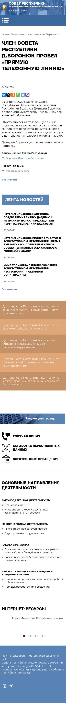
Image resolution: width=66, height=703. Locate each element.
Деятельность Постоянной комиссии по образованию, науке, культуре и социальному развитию (31, 344)
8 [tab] (46, 636)
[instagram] (5, 686)
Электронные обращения (35, 459)
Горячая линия (26, 436)
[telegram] (11, 686)
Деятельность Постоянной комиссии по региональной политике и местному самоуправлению (31, 362)
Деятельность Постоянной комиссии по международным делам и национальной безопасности (31, 381)
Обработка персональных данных (36, 448)
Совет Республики (35, 4)
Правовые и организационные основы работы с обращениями (34, 581)
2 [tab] (24, 636)
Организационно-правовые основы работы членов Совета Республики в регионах (32, 551)
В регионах (53, 34)
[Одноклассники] (13, 95)
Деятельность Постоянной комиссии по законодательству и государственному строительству (31, 310)
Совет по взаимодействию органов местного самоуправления (33, 559)
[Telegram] (23, 95)
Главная (6, 34)
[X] (8, 95)
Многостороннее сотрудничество (26, 528)
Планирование (14, 505)
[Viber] (27, 95)
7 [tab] (42, 636)
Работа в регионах (17, 171)
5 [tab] (35, 636)
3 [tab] (28, 636)
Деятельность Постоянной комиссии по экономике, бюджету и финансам (31, 327)
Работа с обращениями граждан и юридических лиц (27, 573)
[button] (5, 20)
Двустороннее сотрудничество (24, 533)
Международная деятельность (25, 524)
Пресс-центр (19, 34)
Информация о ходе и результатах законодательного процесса (26, 511)
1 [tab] (21, 636)
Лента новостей (36, 34)
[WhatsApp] (18, 95)
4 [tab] (31, 636)
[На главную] (4, 7)
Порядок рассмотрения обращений (27, 586)
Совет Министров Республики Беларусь (30, 618)
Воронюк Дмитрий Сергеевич (25, 158)
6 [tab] (38, 636)
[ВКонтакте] (4, 95)
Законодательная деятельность (26, 500)
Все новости (9, 179)
